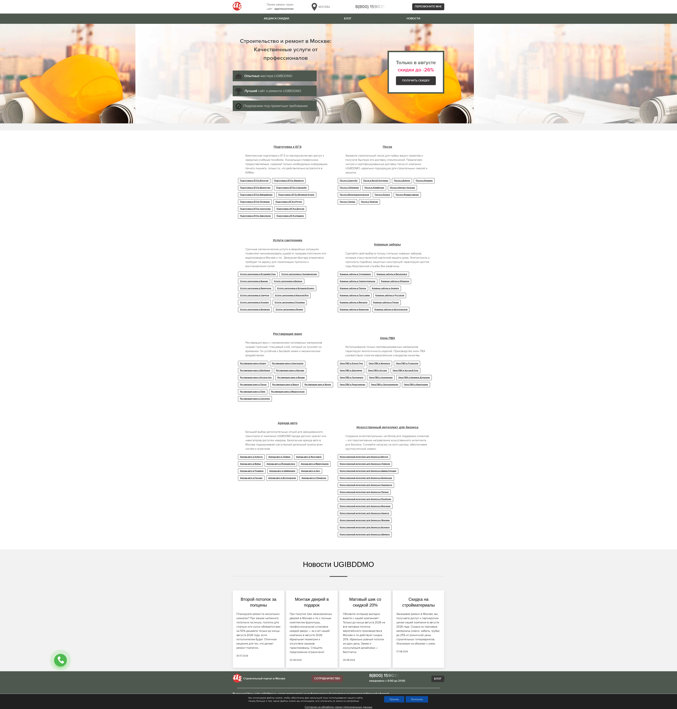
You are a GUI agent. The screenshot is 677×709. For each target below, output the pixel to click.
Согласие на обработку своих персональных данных (338, 706)
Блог (348, 18)
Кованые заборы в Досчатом (389, 295)
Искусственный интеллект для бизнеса (387, 427)
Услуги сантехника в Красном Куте (292, 295)
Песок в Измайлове (374, 188)
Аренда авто (287, 423)
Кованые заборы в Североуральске (357, 281)
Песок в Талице (347, 202)
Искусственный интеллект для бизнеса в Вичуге (364, 457)
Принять (394, 699)
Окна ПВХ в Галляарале (351, 378)
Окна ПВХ (387, 338)
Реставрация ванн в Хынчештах (287, 363)
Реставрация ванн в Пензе (253, 385)
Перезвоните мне (428, 6)
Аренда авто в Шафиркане (282, 471)
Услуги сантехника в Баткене (288, 281)
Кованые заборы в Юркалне (395, 281)
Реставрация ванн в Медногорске (288, 392)
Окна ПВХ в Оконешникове (384, 385)
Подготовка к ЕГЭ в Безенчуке (255, 188)
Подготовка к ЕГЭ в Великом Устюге (296, 195)
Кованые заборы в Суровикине (355, 274)
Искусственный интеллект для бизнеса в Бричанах (365, 506)
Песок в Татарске (369, 202)
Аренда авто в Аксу (310, 471)
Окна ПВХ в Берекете (379, 363)
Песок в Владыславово (407, 195)
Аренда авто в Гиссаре (251, 478)
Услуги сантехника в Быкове (254, 281)
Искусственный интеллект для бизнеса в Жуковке (365, 520)
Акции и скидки (276, 18)
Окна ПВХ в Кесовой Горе (405, 370)
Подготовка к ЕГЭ (287, 147)
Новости (413, 18)
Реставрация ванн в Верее (317, 385)
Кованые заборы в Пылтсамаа (355, 295)
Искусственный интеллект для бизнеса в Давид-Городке (368, 471)
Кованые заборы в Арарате (385, 288)
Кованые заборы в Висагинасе (392, 274)
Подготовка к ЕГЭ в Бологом (254, 181)
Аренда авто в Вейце (250, 464)
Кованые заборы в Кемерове (354, 309)
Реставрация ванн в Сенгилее (255, 399)
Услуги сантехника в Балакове (255, 309)
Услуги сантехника (287, 240)
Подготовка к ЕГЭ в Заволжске (255, 216)
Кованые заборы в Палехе (353, 288)
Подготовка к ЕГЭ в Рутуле (288, 202)
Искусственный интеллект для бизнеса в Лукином (365, 464)
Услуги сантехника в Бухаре (289, 309)
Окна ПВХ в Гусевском (407, 363)
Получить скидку (416, 80)
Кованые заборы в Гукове (386, 302)
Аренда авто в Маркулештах (315, 464)
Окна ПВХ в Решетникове (352, 385)
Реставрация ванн (287, 334)
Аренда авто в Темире (279, 457)
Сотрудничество (327, 678)
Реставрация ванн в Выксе (285, 385)
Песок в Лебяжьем (349, 188)
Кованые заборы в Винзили (353, 302)
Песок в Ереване (424, 181)
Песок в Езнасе (382, 195)
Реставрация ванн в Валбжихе (255, 370)
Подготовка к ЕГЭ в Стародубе (291, 188)
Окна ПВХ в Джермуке (351, 370)
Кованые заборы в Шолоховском (390, 309)
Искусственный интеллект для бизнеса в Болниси (365, 527)
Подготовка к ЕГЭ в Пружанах (255, 202)
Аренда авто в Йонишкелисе (281, 464)
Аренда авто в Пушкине (252, 471)
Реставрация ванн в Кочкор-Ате (256, 378)
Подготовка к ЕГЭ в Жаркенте (289, 181)
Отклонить (417, 699)
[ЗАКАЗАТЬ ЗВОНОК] (60, 660)
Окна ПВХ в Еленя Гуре (351, 363)
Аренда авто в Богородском (282, 478)
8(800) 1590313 (371, 7)
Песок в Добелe (402, 181)
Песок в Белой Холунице (375, 181)
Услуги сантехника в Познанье (290, 302)
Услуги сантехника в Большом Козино (295, 288)
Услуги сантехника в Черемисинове (299, 274)
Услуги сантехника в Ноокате (254, 302)
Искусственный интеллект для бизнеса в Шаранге (365, 534)
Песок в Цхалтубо (349, 181)
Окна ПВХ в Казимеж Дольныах (414, 378)
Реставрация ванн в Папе (252, 392)
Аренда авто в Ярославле (309, 457)
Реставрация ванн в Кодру (253, 363)
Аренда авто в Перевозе (313, 478)
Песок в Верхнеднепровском (354, 195)
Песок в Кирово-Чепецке (402, 188)
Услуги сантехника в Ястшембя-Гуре (258, 274)
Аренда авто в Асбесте (251, 457)
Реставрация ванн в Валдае (291, 378)
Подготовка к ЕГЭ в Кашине (290, 216)
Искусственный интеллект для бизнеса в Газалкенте (366, 485)
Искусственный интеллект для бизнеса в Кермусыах (366, 478)
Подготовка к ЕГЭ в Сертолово (255, 209)
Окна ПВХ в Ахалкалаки (381, 378)
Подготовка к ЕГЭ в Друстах (290, 209)
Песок (387, 147)
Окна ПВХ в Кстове (377, 370)
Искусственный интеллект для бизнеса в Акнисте (364, 513)
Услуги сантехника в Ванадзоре (255, 288)
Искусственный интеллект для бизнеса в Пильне (364, 492)
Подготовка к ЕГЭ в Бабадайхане (256, 195)
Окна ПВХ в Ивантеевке (416, 385)
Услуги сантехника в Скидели (254, 295)
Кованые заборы (387, 244)
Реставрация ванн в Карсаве (290, 370)
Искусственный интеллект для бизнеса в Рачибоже (365, 499)
